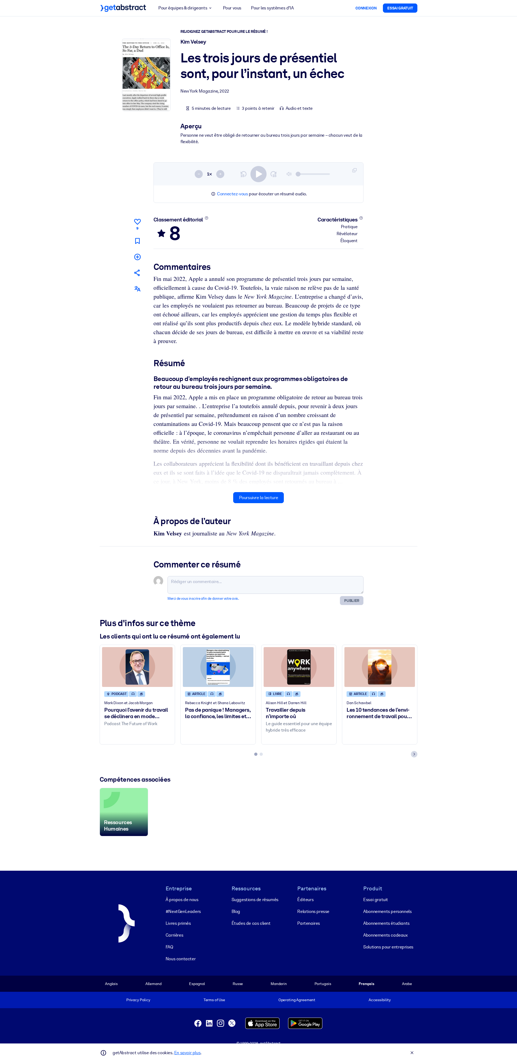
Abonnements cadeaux (385, 935)
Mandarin (279, 984)
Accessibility (380, 1000)
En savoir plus (187, 1052)
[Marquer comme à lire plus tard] (137, 241)
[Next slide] (414, 754)
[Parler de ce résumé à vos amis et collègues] (137, 272)
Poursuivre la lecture (258, 497)
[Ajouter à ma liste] (137, 257)
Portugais (323, 984)
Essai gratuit (375, 899)
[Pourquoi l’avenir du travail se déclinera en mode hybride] (137, 667)
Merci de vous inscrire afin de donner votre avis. (203, 599)
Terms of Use (214, 1000)
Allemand (153, 984)
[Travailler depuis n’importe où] (299, 667)
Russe (238, 984)
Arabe (407, 984)
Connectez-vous (232, 193)
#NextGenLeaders (183, 911)
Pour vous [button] (232, 7)
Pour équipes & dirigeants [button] (182, 7)
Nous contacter (180, 958)
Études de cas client (251, 923)
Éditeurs (305, 899)
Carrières (174, 935)
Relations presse (313, 911)
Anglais (111, 984)
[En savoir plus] (206, 218)
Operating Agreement (296, 1000)
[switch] (258, 174)
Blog (236, 911)
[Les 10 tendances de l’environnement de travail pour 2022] (379, 667)
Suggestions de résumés (255, 899)
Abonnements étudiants (386, 923)
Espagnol (197, 984)
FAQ (169, 947)
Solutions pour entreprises (388, 947)
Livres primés (178, 923)
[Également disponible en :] (137, 289)
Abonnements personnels (387, 911)
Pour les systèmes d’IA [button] (272, 7)
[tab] (255, 754)
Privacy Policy (138, 1000)
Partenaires (308, 923)
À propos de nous (182, 899)
